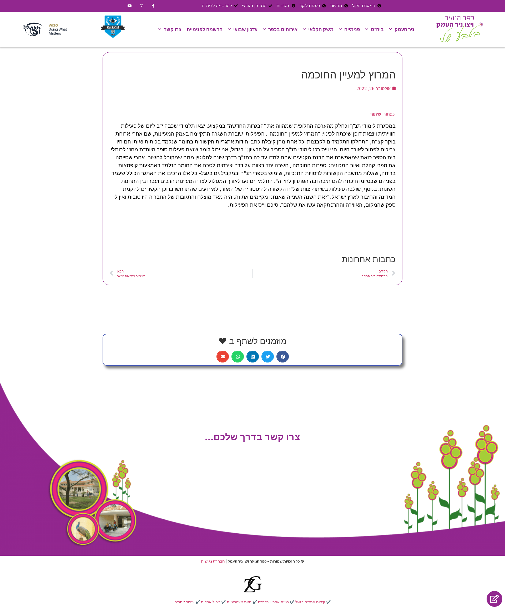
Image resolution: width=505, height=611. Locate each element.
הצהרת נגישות (213, 561)
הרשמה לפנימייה (205, 29)
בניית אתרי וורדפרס (273, 602)
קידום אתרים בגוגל (310, 602)
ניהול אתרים (210, 602)
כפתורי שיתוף (382, 114)
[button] (282, 356)
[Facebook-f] (153, 6)
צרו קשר (172, 29)
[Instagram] (142, 6)
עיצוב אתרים (184, 602)
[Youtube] (130, 6)
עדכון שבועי (245, 29)
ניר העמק (404, 29)
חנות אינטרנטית (239, 602)
